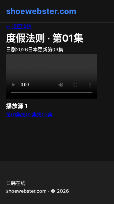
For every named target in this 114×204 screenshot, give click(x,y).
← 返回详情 (19, 26)
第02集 (29, 114)
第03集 (45, 114)
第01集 (13, 114)
